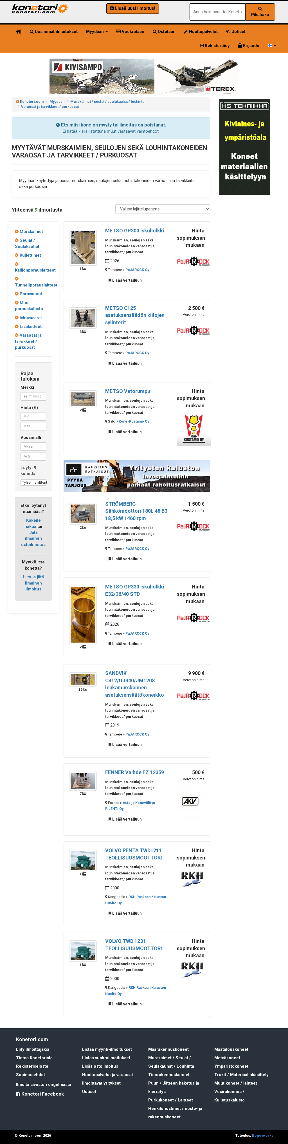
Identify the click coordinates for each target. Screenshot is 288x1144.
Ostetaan (166, 31)
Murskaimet (31, 231)
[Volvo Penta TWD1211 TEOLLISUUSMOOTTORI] (83, 860)
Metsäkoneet (227, 1057)
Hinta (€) (29, 407)
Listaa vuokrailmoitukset (106, 1057)
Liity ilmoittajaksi (32, 1049)
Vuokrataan (132, 31)
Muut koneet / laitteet (235, 1083)
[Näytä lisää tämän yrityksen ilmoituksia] (194, 262)
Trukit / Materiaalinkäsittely (241, 1074)
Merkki (27, 387)
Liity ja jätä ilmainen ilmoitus (33, 583)
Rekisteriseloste (32, 1066)
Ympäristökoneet (231, 1066)
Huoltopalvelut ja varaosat (107, 1074)
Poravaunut (30, 293)
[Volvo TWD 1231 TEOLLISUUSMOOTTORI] (83, 950)
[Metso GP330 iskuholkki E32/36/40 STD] (83, 614)
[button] (272, 46)
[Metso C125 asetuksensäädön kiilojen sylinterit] (83, 317)
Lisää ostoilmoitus (100, 1066)
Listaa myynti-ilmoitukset (107, 1049)
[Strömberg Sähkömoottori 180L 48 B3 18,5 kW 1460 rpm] (83, 513)
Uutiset (238, 31)
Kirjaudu (250, 45)
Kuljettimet (30, 255)
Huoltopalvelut (203, 31)
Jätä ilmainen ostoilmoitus (33, 538)
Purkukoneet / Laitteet (170, 1100)
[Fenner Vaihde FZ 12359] (83, 780)
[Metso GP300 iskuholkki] (83, 247)
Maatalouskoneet (231, 1049)
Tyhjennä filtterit (34, 483)
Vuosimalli (31, 437)
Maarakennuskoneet (168, 1049)
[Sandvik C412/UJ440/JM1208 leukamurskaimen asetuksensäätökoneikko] (83, 679)
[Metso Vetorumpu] (83, 398)
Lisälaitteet (30, 326)
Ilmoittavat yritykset (101, 1083)
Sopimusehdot (30, 1074)
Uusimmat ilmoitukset (56, 31)
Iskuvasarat (30, 317)
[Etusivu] (19, 32)
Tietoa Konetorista (34, 1057)
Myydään (95, 31)
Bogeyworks (262, 1135)
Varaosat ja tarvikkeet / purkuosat (28, 341)
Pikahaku (260, 14)
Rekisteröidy (217, 45)
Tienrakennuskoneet (169, 1074)
